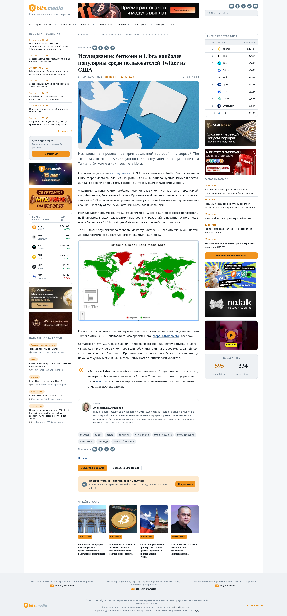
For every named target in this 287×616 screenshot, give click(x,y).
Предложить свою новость (231, 255)
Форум (160, 24)
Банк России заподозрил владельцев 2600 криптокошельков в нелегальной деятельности (91, 549)
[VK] (231, 6)
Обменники (105, 24)
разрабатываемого (165, 336)
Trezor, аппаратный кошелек (43, 349)
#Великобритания (123, 441)
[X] (243, 6)
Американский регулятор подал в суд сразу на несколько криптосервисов (48, 123)
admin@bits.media (64, 585)
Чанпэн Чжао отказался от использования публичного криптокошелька (185, 549)
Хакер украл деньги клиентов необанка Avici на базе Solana (49, 85)
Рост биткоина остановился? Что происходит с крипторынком (46, 98)
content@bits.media (146, 588)
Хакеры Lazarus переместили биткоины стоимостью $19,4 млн (49, 60)
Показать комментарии (125, 467)
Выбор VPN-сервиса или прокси (45, 395)
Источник (83, 458)
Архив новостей (255, 605)
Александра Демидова (108, 407)
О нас (172, 24)
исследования (120, 173)
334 (243, 365)
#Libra (110, 434)
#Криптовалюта (163, 434)
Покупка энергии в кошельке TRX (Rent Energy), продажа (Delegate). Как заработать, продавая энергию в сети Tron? (49, 414)
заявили (101, 381)
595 (219, 365)
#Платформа (142, 434)
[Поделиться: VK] (94, 47)
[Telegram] (249, 6)
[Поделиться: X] (106, 47)
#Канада (103, 441)
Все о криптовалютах (42, 24)
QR (196, 610)
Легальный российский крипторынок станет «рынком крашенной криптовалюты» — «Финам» (152, 550)
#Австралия (86, 441)
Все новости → (64, 131)
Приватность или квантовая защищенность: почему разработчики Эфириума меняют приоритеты (48, 46)
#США (98, 434)
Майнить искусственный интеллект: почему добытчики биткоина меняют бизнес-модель (122, 549)
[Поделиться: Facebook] (100, 47)
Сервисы (123, 24)
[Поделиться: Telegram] (112, 47)
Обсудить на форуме (92, 467)
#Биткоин (124, 434)
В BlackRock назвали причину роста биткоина (228, 218)
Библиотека (68, 24)
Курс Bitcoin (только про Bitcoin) (45, 381)
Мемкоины (179, 536)
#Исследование (185, 434)
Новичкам (87, 24)
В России (85, 536)
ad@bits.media (227, 585)
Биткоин (115, 536)
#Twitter (84, 434)
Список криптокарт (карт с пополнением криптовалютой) (50, 365)
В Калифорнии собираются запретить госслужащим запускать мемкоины (48, 72)
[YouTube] (255, 6)
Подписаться (51, 153)
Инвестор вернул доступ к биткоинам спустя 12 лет (48, 110)
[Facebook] (237, 6)
